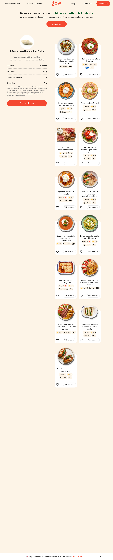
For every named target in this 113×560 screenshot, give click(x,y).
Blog (73, 4)
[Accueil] (56, 3)
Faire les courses (12, 4)
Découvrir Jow (27, 103)
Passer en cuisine (35, 4)
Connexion (87, 4)
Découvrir (103, 4)
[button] (66, 58)
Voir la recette (69, 74)
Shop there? (78, 556)
